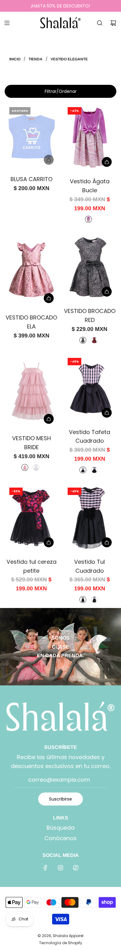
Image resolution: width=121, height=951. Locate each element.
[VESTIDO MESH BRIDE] (31, 391)
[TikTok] (76, 868)
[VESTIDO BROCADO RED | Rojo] (94, 340)
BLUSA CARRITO (31, 179)
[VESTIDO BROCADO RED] (90, 266)
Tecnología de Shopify (60, 942)
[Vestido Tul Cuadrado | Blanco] (94, 600)
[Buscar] (99, 23)
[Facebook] (45, 868)
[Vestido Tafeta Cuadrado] (90, 387)
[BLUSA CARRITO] (31, 135)
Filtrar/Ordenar (61, 91)
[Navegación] (7, 23)
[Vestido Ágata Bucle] (90, 137)
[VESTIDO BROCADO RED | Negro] (83, 340)
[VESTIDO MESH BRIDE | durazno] (25, 467)
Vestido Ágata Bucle (90, 185)
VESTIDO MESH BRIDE (31, 442)
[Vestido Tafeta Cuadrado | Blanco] (94, 470)
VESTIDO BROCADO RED (89, 315)
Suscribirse (60, 799)
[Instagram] (60, 868)
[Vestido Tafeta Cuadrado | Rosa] (83, 470)
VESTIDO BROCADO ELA (31, 322)
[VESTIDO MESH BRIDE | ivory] (36, 467)
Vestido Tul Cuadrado (89, 566)
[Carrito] (113, 23)
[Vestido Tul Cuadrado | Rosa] (83, 600)
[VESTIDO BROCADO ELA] (31, 270)
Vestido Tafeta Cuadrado (89, 436)
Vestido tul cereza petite (31, 566)
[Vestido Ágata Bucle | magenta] (88, 219)
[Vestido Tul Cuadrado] (90, 517)
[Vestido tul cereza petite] (31, 517)
